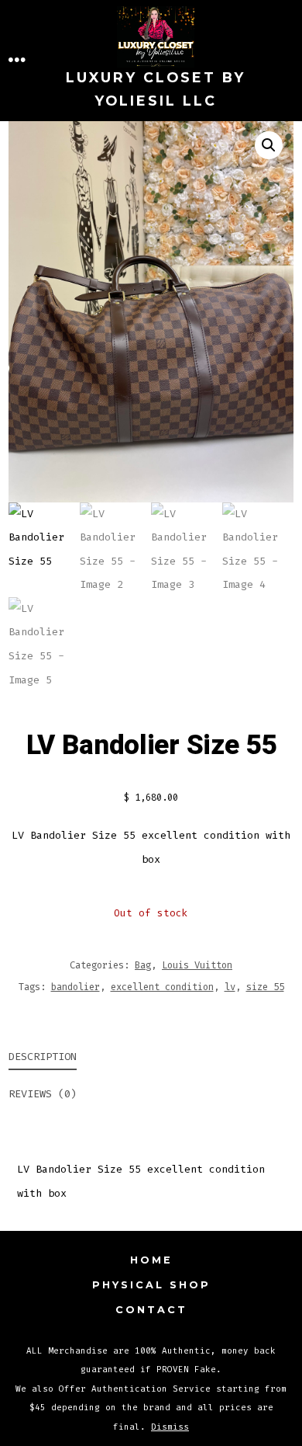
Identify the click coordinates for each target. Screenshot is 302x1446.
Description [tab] (43, 1056)
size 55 (265, 987)
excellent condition (162, 987)
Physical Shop (151, 1285)
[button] (269, 145)
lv (230, 987)
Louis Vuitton (197, 965)
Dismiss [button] (170, 1427)
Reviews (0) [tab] (43, 1093)
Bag (143, 965)
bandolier (75, 987)
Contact (151, 1310)
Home (151, 1260)
